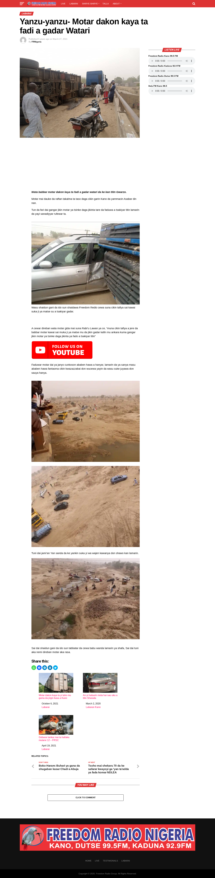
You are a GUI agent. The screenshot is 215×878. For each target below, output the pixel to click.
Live (63, 3)
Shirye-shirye (90, 3)
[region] (85, 165)
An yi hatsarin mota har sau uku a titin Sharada (100, 696)
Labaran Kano (93, 707)
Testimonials (110, 861)
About (116, 3)
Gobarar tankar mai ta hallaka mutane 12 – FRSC (54, 738)
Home (88, 861)
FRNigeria (36, 42)
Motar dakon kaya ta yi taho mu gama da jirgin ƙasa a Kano (55, 696)
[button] (33, 667)
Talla (106, 3)
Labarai (73, 3)
